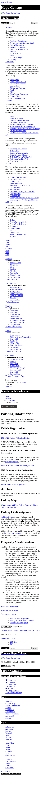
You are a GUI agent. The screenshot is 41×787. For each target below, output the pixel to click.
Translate (22, 382)
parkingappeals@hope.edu (14, 533)
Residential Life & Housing (20, 185)
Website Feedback (12, 714)
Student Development (18, 177)
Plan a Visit (14, 339)
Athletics (8, 202)
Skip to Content (6, 2)
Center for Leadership (18, 122)
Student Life (14, 181)
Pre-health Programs (17, 57)
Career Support (15, 347)
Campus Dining (15, 187)
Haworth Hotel (15, 370)
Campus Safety (15, 194)
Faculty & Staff (11, 283)
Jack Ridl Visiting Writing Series (21, 157)
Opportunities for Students (19, 120)
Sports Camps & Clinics (18, 222)
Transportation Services (9, 610)
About (7, 240)
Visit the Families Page (13, 327)
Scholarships (14, 86)
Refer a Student (15, 349)
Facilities (13, 230)
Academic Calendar (17, 322)
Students (8, 259)
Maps (7, 251)
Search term (5, 23)
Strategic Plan (15, 292)
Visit (11, 92)
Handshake (14, 273)
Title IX (8, 708)
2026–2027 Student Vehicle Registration (15, 438)
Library (12, 55)
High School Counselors (19, 94)
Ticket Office (14, 151)
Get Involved (14, 316)
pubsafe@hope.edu (8, 638)
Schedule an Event (16, 290)
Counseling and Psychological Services (24, 200)
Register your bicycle (9, 614)
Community (9, 355)
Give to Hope (10, 755)
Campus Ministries (16, 179)
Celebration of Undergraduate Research (24, 133)
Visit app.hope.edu (12, 279)
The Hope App (15, 263)
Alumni (8, 331)
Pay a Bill (13, 312)
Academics (9, 27)
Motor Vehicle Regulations (19, 618)
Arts (7, 135)
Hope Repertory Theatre (19, 155)
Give (7, 255)
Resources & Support (17, 47)
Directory (8, 386)
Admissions (9, 62)
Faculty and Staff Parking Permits (22, 621)
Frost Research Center (18, 131)
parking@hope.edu (12, 462)
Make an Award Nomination (20, 337)
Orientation (14, 310)
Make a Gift (14, 343)
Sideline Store (15, 228)
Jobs (7, 253)
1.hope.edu (14, 265)
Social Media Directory (13, 693)
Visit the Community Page (14, 376)
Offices (8, 398)
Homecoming (15, 335)
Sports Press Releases (18, 224)
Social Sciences (15, 53)
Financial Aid (15, 314)
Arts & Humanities (17, 45)
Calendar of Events (17, 360)
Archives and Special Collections (22, 125)
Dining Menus (15, 275)
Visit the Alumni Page (13, 351)
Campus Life (10, 163)
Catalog (13, 60)
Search (34, 23)
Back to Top (5, 771)
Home (7, 396)
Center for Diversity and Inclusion (22, 192)
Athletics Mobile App (18, 234)
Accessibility (10, 716)
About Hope (9, 743)
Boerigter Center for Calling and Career (24, 198)
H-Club (12, 236)
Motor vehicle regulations (10, 606)
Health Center (15, 190)
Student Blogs (15, 96)
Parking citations (7, 517)
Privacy (8, 718)
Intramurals (14, 226)
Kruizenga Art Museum (18, 149)
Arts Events (14, 364)
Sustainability (15, 196)
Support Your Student (18, 320)
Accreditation (10, 712)
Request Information (17, 98)
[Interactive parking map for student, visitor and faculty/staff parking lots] (20, 507)
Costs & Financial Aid (18, 82)
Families (8, 306)
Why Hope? (14, 80)
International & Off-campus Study (22, 43)
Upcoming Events (16, 345)
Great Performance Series (19, 153)
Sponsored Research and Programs (22, 127)
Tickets (12, 220)
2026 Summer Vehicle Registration (13, 484)
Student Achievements (18, 84)
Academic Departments (18, 41)
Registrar (13, 51)
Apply (12, 90)
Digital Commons (16, 118)
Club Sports (14, 232)
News (7, 246)
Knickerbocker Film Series (19, 159)
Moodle (13, 271)
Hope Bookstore (16, 183)
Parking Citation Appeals (19, 623)
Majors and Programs (17, 88)
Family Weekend (16, 318)
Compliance (9, 710)
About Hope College (17, 368)
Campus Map (15, 277)
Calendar (8, 249)
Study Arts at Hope (17, 161)
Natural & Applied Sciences (20, 49)
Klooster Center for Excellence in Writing (25, 129)
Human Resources (16, 294)
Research (8, 100)
